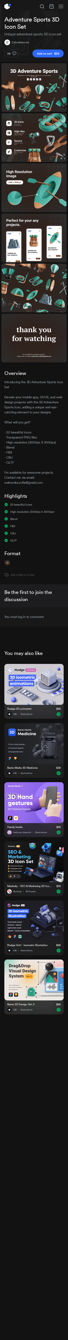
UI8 (15, 714)
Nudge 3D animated (19, 708)
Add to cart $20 (48, 53)
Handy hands (15, 827)
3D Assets (31, 891)
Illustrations (26, 714)
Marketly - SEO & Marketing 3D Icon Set (29, 886)
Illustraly (17, 891)
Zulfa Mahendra (20, 42)
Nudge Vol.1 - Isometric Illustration (27, 945)
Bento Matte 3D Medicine (22, 767)
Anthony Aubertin (22, 832)
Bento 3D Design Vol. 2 (20, 1004)
